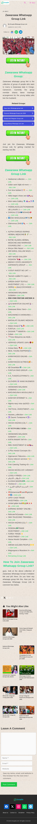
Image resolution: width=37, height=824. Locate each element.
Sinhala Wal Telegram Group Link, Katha (9, 676)
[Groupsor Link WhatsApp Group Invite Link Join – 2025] (5, 2)
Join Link (12, 187)
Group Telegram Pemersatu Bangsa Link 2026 (26, 697)
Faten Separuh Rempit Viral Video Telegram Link (26, 629)
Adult (6, 11)
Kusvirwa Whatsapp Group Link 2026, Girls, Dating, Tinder (26, 611)
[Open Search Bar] (25, 2)
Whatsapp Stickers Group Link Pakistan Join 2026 (26, 677)
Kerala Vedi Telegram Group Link (9, 716)
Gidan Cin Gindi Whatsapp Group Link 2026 (26, 717)
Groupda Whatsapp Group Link (18, 24)
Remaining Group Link (17, 556)
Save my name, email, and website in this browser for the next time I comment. (18, 775)
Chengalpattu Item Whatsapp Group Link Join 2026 (26, 656)
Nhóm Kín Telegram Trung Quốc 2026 (8, 696)
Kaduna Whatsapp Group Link (8, 647)
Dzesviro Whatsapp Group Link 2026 (9, 638)
